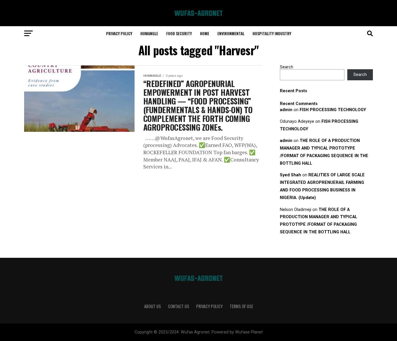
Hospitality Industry (272, 33)
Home (204, 33)
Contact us (178, 306)
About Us (152, 306)
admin (286, 109)
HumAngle (149, 33)
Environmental (230, 33)
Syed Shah (290, 175)
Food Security (179, 33)
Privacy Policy (119, 33)
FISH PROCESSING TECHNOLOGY (333, 109)
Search (286, 67)
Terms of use (241, 306)
